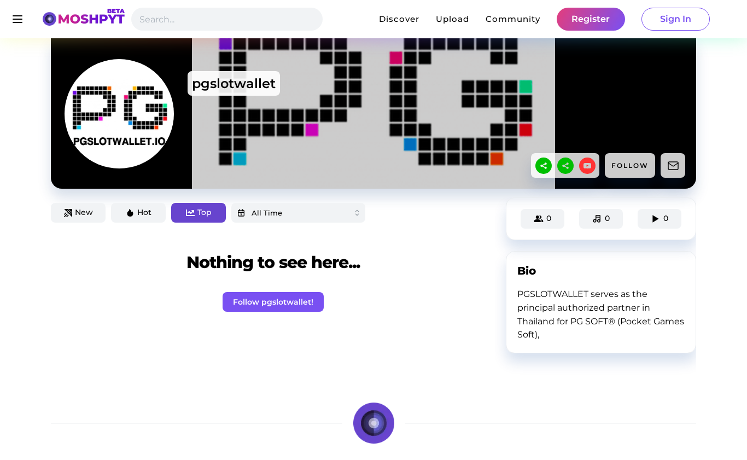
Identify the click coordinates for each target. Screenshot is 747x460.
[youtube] (587, 166)
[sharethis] (543, 166)
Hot (144, 212)
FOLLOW (630, 165)
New (84, 212)
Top (204, 212)
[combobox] (298, 213)
